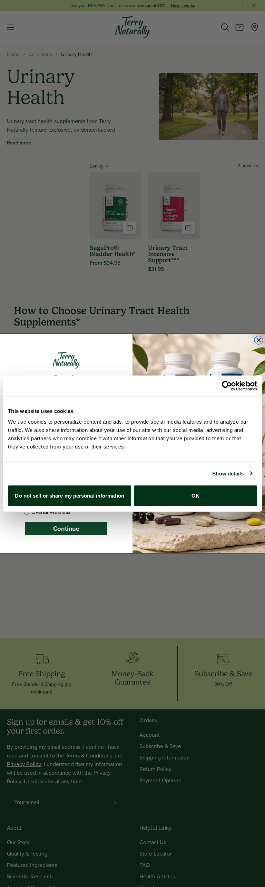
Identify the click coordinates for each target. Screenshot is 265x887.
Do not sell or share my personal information (69, 496)
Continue (66, 528)
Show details (228, 473)
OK (195, 496)
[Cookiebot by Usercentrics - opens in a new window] (227, 385)
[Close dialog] (258, 340)
